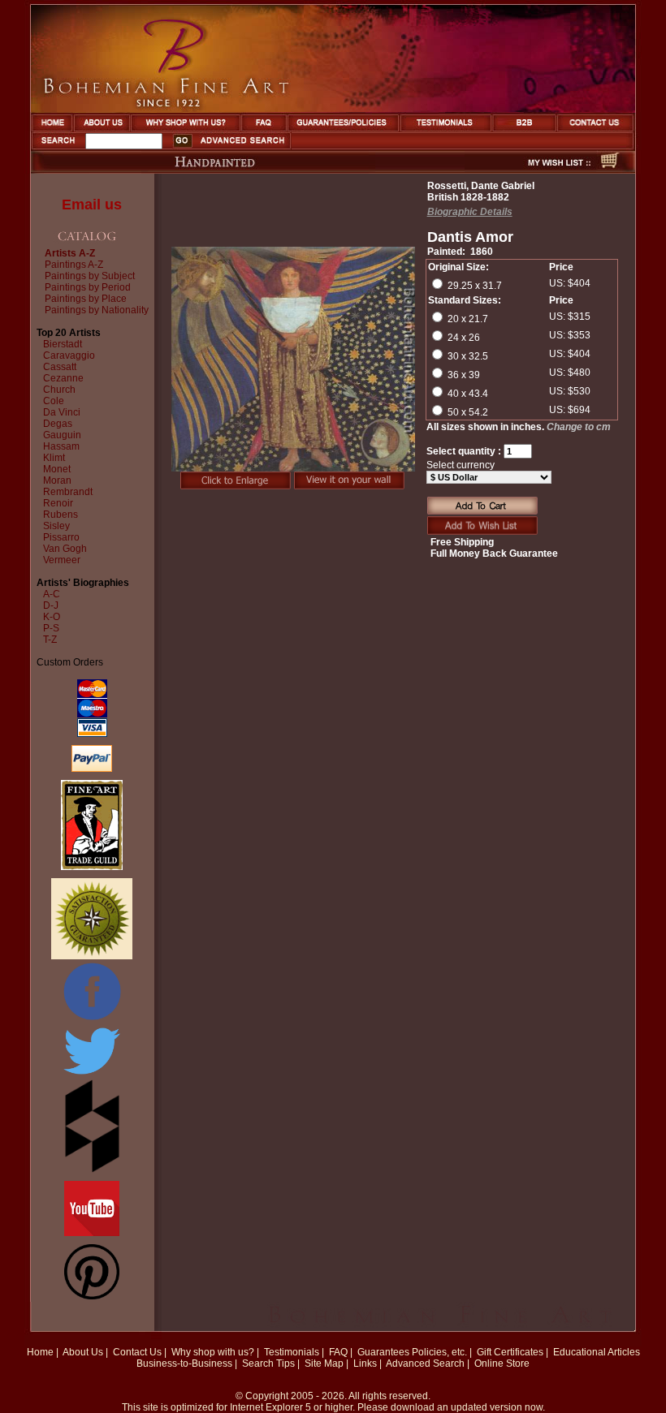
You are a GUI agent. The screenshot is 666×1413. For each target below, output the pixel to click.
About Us (83, 1352)
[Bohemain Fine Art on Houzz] (92, 1169)
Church (59, 389)
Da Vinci (61, 412)
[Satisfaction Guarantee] (91, 956)
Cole (53, 401)
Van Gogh (65, 548)
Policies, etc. (439, 1352)
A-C (51, 594)
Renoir (58, 503)
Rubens (60, 514)
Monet (57, 469)
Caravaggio (69, 355)
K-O (51, 616)
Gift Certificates (510, 1352)
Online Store (502, 1363)
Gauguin (62, 435)
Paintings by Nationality (97, 310)
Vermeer (61, 560)
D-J (50, 605)
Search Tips (268, 1363)
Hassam (61, 446)
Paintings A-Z (74, 264)
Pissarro (61, 537)
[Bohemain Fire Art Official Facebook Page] (91, 1019)
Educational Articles (596, 1352)
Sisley (56, 526)
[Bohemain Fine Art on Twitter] (91, 1076)
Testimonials (291, 1352)
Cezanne (63, 378)
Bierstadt (62, 344)
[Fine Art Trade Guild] (92, 866)
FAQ (338, 1352)
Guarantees (383, 1352)
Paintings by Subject (90, 276)
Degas (57, 423)
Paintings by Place (86, 298)
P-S (51, 628)
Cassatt (59, 367)
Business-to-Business (184, 1363)
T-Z (50, 639)
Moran (57, 480)
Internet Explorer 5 (270, 1407)
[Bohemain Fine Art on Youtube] (91, 1233)
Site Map (324, 1363)
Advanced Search (425, 1363)
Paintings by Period (88, 287)
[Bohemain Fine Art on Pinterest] (91, 1296)
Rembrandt (68, 492)
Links (365, 1363)
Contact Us (137, 1352)
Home (40, 1352)
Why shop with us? (212, 1352)
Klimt (54, 457)
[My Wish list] (530, 168)
